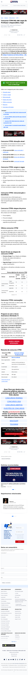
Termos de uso (14, 654)
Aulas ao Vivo (17, 615)
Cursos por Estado (5, 624)
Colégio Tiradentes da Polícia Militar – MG (14, 55)
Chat (17, 593)
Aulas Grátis (17, 617)
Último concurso (7, 102)
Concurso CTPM (23, 17)
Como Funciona (4, 593)
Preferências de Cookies (6, 607)
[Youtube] (13, 660)
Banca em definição (16, 357)
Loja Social (3, 597)
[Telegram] (24, 660)
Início (2, 17)
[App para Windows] (4, 660)
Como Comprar (4, 595)
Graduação (3, 617)
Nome (2, 568)
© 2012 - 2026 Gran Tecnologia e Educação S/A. (14, 650)
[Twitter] (22, 660)
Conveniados (3, 601)
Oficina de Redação (5, 628)
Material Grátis (18, 613)
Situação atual (6, 92)
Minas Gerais (12, 17)
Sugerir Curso (18, 619)
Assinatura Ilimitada (8, 107)
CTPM (17, 17)
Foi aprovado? (21, 605)
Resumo (5, 104)
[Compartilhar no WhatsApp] (22, 35)
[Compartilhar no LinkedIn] (21, 35)
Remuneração (6, 97)
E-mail (2, 572)
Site (2, 577)
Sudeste (6, 17)
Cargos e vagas (7, 94)
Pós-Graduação (4, 619)
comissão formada (19, 161)
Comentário (4, 552)
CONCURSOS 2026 (14, 401)
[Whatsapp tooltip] (17, 660)
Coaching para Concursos (6, 613)
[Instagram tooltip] (15, 660)
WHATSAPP (14, 421)
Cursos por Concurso (5, 621)
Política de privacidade (14, 652)
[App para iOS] (8, 660)
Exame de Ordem (4, 615)
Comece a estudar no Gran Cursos (14, 433)
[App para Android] (11, 660)
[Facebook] (20, 660)
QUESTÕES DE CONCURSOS (14, 408)
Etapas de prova (7, 99)
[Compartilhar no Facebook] (17, 35)
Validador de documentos (6, 599)
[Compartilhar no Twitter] (19, 35)
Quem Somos (4, 591)
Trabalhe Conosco (4, 605)
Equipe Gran (15, 29)
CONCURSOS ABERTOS (14, 405)
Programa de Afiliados (5, 603)
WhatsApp (18, 595)
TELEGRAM (14, 424)
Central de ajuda (19, 591)
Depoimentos (18, 611)
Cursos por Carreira (5, 623)
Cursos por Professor (5, 626)
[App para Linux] (6, 660)
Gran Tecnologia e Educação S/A (18, 663)
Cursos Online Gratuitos (6, 630)
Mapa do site (14, 656)
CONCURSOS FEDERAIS (14, 398)
